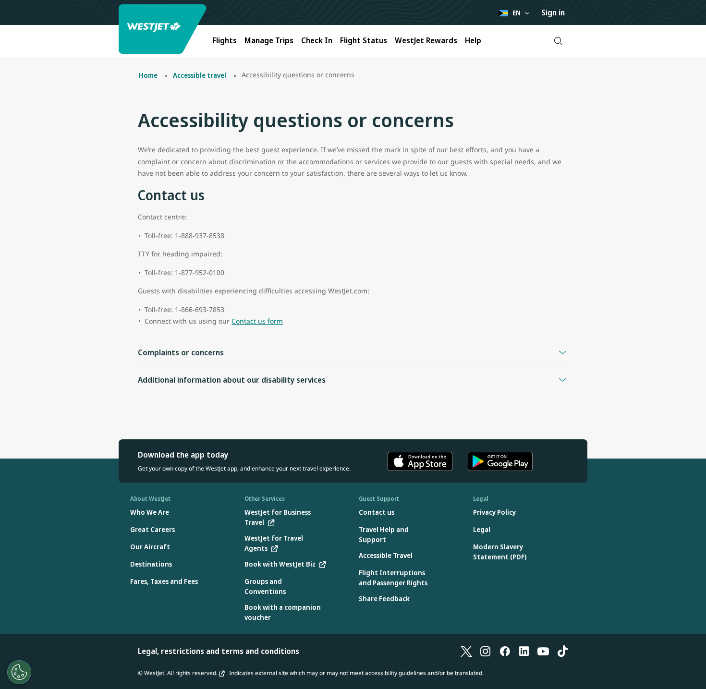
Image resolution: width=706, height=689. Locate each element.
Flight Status (363, 40)
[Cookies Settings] (19, 672)
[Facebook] (505, 651)
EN (516, 12)
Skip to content (9, 18)
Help (473, 40)
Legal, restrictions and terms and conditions (218, 651)
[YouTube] (543, 651)
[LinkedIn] (524, 651)
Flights (224, 40)
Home (148, 75)
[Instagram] (485, 651)
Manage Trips (268, 40)
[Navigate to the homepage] (164, 29)
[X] (466, 651)
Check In (316, 40)
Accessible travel (199, 75)
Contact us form (257, 321)
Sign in (553, 12)
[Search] (558, 41)
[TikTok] (562, 651)
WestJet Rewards (426, 40)
